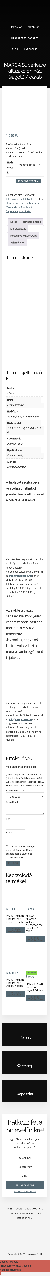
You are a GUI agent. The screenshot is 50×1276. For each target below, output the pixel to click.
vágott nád (25, 211)
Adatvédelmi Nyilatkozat (25, 1191)
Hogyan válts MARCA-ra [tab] (23, 235)
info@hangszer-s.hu (20, 575)
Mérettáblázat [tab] (18, 228)
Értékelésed (12, 802)
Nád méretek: (10, 167)
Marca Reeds (21, 207)
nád (31, 207)
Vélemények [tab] (17, 242)
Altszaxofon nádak (16, 199)
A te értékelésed (15, 790)
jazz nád (36, 203)
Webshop (25, 1065)
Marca (9, 207)
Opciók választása (15, 930)
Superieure (12, 211)
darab (28, 203)
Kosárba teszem (28, 181)
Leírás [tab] (13, 221)
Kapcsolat (25, 1094)
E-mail (10, 832)
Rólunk (25, 1037)
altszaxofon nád (15, 203)
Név (8, 818)
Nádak (30, 199)
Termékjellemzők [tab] (31, 221)
